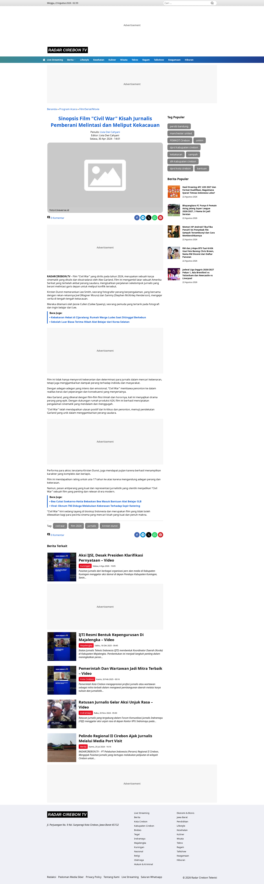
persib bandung (179, 126)
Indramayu (86, 712)
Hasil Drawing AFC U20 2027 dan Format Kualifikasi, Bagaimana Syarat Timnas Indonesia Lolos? (199, 190)
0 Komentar (57, 218)
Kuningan (85, 565)
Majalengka (86, 645)
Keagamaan (174, 59)
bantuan (202, 168)
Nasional (138, 851)
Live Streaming (55, 59)
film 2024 (76, 526)
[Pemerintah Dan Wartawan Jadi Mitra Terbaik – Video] (61, 680)
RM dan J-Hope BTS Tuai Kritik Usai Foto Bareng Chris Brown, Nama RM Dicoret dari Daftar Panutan (198, 252)
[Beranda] (44, 59)
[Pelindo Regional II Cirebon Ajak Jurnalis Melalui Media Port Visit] (61, 747)
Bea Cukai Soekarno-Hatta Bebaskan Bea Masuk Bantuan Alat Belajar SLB (96, 501)
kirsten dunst (110, 526)
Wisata (123, 59)
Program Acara (68, 109)
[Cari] (212, 3)
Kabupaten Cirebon (144, 825)
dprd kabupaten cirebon (184, 147)
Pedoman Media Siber (71, 877)
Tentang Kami (111, 877)
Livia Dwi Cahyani (110, 132)
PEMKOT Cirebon (180, 140)
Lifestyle (84, 59)
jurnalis (92, 526)
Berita (70, 59)
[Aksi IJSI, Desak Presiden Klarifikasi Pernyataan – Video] (61, 567)
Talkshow (159, 59)
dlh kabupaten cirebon (183, 161)
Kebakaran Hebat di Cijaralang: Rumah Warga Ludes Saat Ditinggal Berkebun (98, 317)
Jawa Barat (182, 817)
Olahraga (139, 860)
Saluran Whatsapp (151, 877)
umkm (199, 140)
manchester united (181, 133)
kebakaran (176, 154)
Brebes (137, 830)
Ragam (146, 59)
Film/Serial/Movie (89, 109)
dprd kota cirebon (180, 168)
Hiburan (189, 59)
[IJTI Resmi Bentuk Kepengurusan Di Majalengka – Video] (61, 646)
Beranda (52, 109)
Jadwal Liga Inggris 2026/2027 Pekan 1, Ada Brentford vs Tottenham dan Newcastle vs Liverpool (198, 274)
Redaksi (51, 877)
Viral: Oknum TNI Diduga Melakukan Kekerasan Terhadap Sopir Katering (95, 506)
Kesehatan (98, 59)
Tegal (137, 834)
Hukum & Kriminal (143, 864)
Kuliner (112, 59)
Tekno (135, 59)
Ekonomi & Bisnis (185, 813)
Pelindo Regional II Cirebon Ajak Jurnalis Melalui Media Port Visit (115, 738)
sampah (193, 154)
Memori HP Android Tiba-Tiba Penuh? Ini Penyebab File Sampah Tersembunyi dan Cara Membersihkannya (198, 231)
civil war (60, 526)
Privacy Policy (93, 877)
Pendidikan (182, 821)
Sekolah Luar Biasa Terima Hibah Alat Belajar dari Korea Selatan (90, 322)
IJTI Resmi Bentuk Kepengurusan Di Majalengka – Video (111, 637)
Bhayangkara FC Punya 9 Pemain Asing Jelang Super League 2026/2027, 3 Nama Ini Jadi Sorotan (199, 210)
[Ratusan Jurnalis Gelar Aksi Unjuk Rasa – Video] (61, 714)
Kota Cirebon (87, 679)
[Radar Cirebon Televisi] (67, 50)
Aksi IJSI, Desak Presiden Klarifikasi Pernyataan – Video (111, 558)
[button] (71, 59)
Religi (137, 855)
